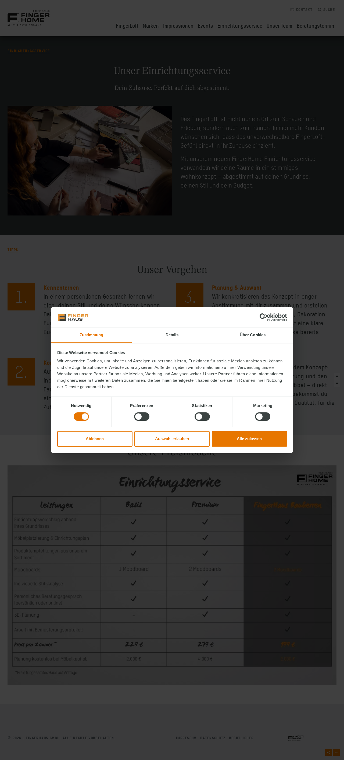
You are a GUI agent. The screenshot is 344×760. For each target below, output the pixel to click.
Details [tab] (172, 335)
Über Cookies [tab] (253, 335)
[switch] (141, 416)
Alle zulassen (249, 439)
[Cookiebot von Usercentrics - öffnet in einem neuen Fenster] (263, 317)
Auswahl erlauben (172, 439)
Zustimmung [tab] (91, 335)
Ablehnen (95, 439)
